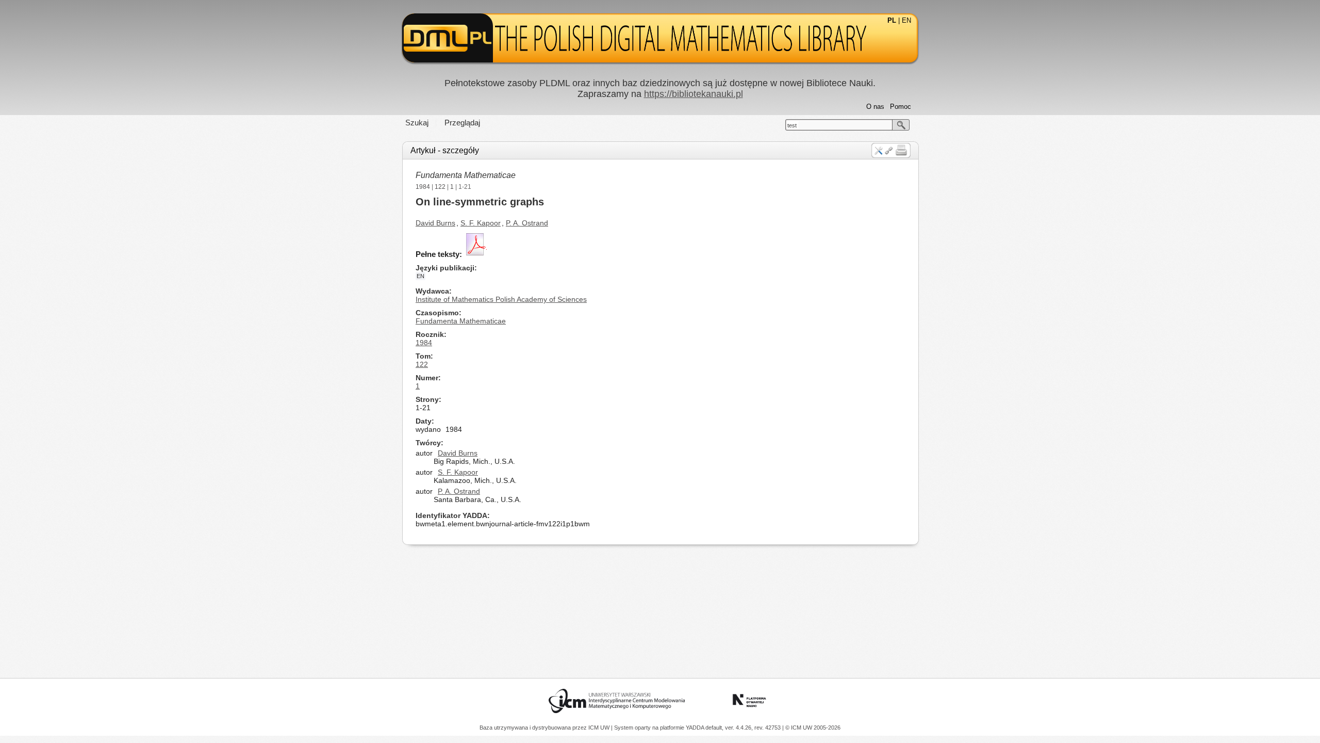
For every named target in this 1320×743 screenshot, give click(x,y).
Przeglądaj (462, 122)
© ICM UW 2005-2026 (812, 727)
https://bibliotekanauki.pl (693, 94)
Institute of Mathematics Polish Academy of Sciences (501, 299)
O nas (875, 106)
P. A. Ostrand (527, 223)
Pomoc (900, 106)
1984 (423, 186)
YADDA (695, 727)
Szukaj (416, 122)
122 (440, 186)
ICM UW (599, 727)
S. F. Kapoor (480, 223)
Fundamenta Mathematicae (466, 175)
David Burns (435, 223)
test (792, 125)
